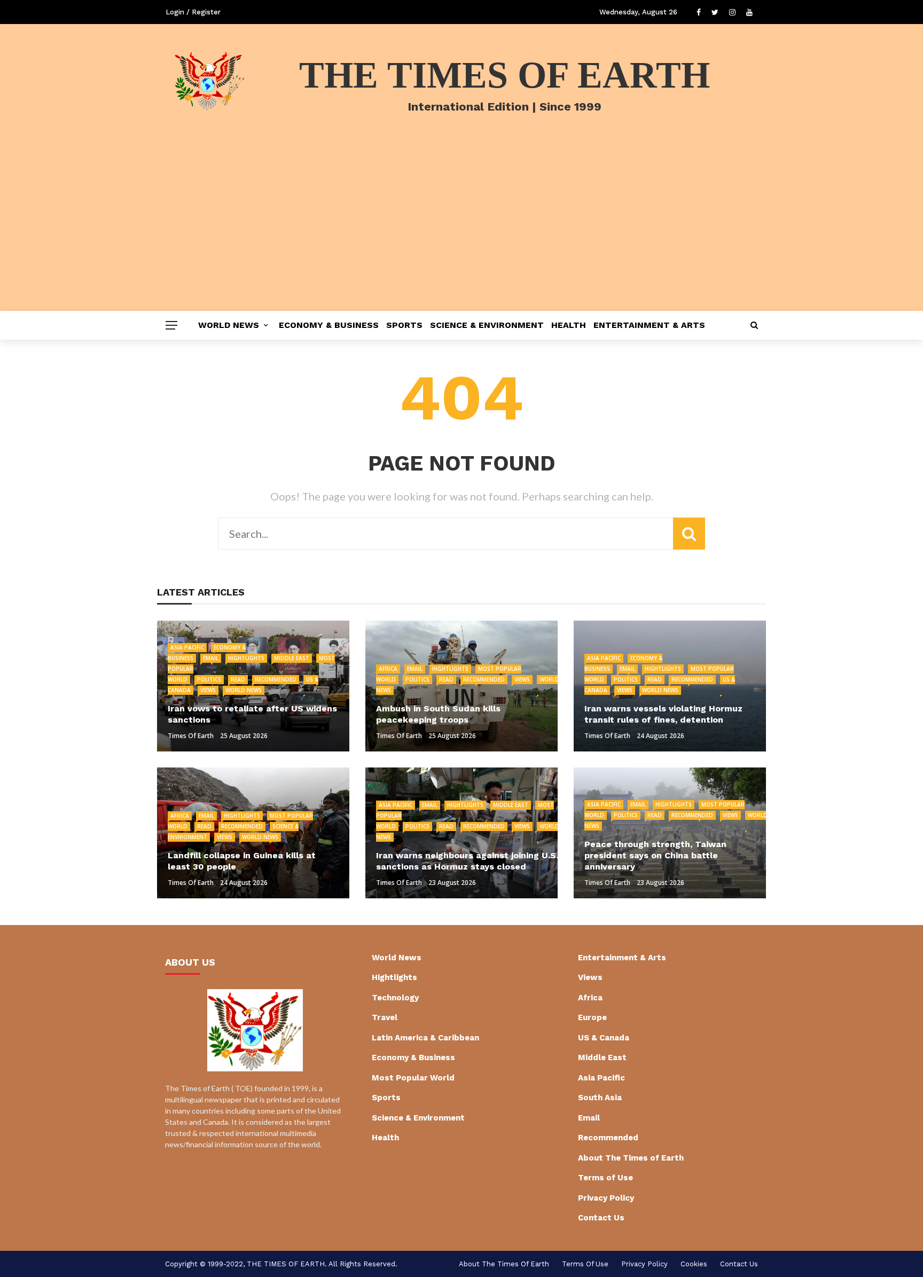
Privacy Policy (606, 1198)
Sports (404, 325)
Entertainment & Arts (649, 325)
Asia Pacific (187, 647)
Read (238, 679)
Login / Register (193, 12)
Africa (388, 668)
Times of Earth (191, 735)
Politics (209, 679)
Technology (395, 997)
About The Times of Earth (631, 1158)
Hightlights (246, 658)
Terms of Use (605, 1177)
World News (228, 325)
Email (210, 658)
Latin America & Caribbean (425, 1038)
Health (568, 325)
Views (208, 690)
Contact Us (601, 1218)
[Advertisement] (461, 230)
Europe (592, 1017)
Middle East (291, 658)
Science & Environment (487, 325)
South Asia (600, 1097)
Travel (384, 1017)
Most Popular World (413, 1078)
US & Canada (603, 1038)
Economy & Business (329, 325)
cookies (693, 1264)
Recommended (275, 679)
